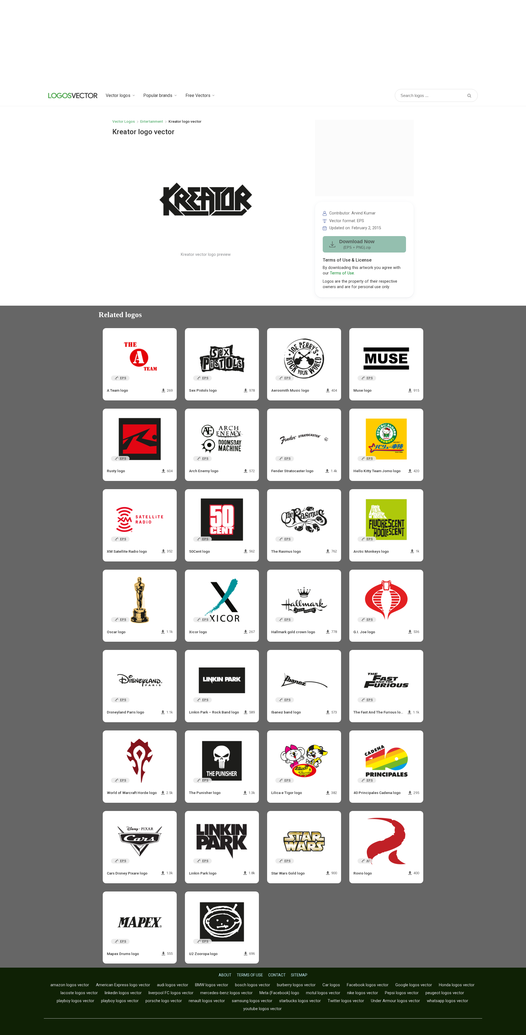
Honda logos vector (456, 984)
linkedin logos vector (123, 992)
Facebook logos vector (367, 984)
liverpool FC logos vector (170, 992)
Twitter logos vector (346, 1000)
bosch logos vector (252, 984)
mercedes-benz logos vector (226, 992)
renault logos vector (207, 1000)
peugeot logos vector (444, 992)
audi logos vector (172, 984)
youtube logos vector (262, 1008)
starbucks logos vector (300, 1000)
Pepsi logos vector (402, 992)
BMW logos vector (211, 984)
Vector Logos (123, 121)
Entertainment (151, 121)
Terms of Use (342, 273)
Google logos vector (413, 984)
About (225, 975)
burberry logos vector (296, 984)
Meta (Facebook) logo (279, 992)
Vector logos (118, 95)
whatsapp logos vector (447, 1000)
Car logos (331, 984)
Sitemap (299, 975)
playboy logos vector (75, 1000)
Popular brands (157, 95)
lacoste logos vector (79, 992)
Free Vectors (197, 95)
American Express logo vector (123, 984)
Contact (277, 975)
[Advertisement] (263, 43)
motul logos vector (323, 992)
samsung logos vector (252, 1000)
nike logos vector (362, 992)
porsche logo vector (163, 1000)
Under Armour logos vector (395, 1000)
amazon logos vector (69, 984)
